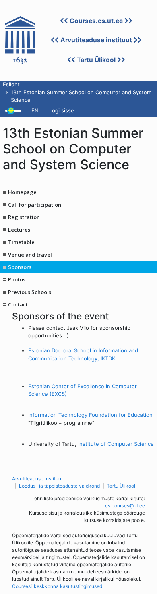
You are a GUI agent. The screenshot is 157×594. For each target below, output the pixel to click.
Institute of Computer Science (116, 444)
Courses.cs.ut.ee (96, 21)
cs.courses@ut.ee (125, 506)
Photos (16, 279)
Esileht (11, 84)
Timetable (21, 242)
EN (35, 110)
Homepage (22, 192)
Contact (18, 304)
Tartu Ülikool (96, 60)
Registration (24, 217)
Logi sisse (61, 110)
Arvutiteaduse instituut (96, 40)
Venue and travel (30, 254)
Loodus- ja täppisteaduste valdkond (59, 486)
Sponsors (19, 267)
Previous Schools (29, 292)
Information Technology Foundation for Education (90, 415)
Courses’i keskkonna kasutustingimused (57, 586)
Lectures (19, 229)
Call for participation (34, 204)
